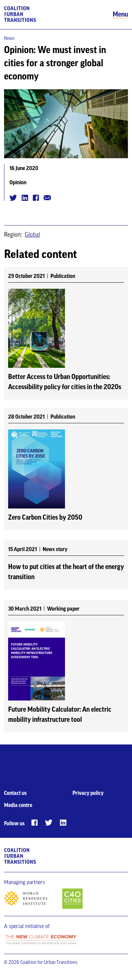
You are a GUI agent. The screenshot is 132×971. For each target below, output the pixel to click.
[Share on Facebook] (36, 198)
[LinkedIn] (63, 823)
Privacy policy (88, 793)
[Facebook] (34, 823)
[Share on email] (47, 197)
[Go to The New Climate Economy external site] (41, 940)
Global (32, 235)
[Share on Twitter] (13, 198)
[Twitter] (48, 823)
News (9, 38)
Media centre (18, 805)
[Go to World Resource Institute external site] (32, 900)
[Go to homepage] (20, 14)
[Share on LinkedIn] (25, 198)
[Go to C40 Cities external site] (72, 899)
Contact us (15, 793)
